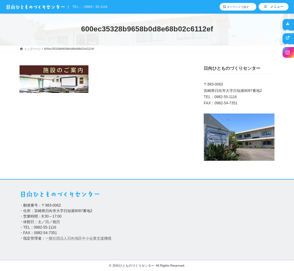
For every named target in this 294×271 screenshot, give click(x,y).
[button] (273, 7)
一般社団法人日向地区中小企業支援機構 (78, 238)
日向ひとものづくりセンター (133, 265)
